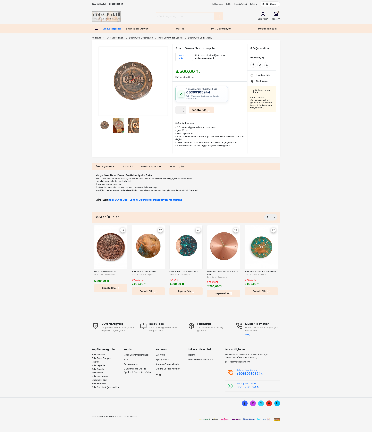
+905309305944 (116, 4)
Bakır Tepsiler (98, 354)
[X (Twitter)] (261, 403)
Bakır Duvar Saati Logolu (171, 37)
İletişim (253, 4)
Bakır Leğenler (99, 365)
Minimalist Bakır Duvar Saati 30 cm (222, 272)
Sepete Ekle (199, 110)
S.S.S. (228, 4)
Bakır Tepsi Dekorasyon (105, 271)
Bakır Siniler (97, 372)
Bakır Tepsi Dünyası (137, 28)
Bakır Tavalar (98, 369)
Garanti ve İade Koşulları (168, 368)
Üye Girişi (160, 354)
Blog (247, 334)
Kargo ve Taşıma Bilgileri (168, 364)
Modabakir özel (267, 28)
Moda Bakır (181, 57)
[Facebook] (245, 403)
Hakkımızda (217, 4)
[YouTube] (269, 403)
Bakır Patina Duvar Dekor (144, 271)
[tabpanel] (186, 187)
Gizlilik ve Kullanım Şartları (200, 359)
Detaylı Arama (131, 364)
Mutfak (180, 28)
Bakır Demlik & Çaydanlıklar (105, 387)
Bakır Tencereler (100, 376)
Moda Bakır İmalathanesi (136, 354)
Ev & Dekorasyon (221, 28)
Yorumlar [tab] (128, 166)
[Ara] (218, 16)
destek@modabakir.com (237, 361)
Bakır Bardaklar (99, 383)
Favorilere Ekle (263, 75)
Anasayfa (96, 37)
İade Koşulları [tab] (177, 166)
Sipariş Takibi (240, 4)
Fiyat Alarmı (262, 81)
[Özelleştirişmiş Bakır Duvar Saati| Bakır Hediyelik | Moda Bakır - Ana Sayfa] (106, 17)
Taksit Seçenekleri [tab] (151, 166)
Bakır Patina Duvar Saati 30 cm (260, 271)
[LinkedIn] (277, 403)
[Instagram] (253, 403)
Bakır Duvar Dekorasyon (141, 37)
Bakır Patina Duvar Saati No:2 (183, 271)
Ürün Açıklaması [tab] (105, 166)
